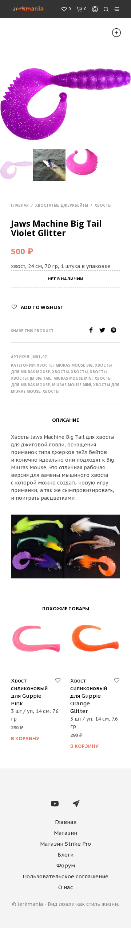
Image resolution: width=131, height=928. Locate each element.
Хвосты (103, 205)
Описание (65, 420)
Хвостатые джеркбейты (61, 205)
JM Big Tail (40, 378)
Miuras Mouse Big (74, 365)
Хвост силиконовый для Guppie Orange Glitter (88, 695)
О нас (65, 887)
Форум (65, 865)
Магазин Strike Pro (65, 843)
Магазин (65, 832)
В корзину (25, 738)
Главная (20, 205)
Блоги (65, 854)
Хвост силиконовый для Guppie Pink (29, 692)
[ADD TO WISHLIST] (58, 681)
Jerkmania (30, 904)
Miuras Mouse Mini (72, 378)
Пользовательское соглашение (65, 876)
